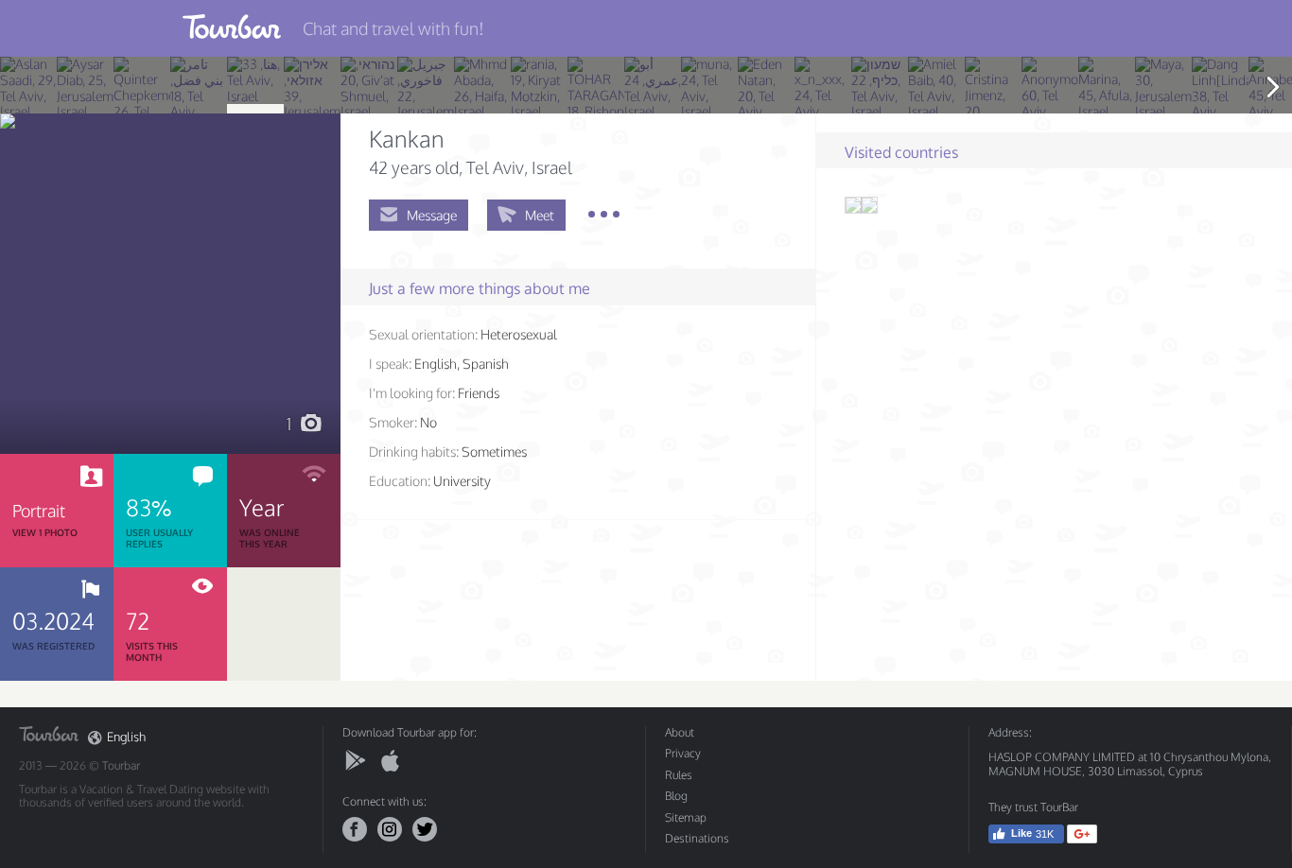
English (126, 737)
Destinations (697, 838)
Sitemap (686, 817)
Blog (676, 796)
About (679, 732)
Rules (678, 775)
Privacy (683, 753)
